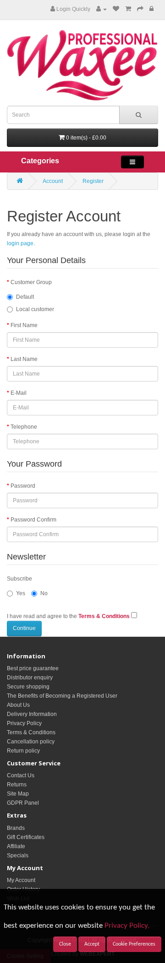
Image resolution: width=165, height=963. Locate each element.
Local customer (35, 309)
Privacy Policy (24, 723)
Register (93, 181)
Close (65, 944)
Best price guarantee (33, 668)
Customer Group (31, 282)
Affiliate (16, 846)
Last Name (24, 359)
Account (53, 181)
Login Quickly (72, 9)
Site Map (18, 794)
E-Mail (19, 393)
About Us (18, 705)
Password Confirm (33, 519)
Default (25, 297)
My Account (21, 880)
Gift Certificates (25, 837)
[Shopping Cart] (128, 9)
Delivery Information (32, 714)
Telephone (24, 427)
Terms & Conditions (31, 732)
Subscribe (19, 579)
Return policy (23, 751)
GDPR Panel (23, 803)
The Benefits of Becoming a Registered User (62, 696)
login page (20, 243)
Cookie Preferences (134, 944)
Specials (17, 855)
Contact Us (20, 775)
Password (23, 486)
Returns (17, 784)
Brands (16, 828)
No (44, 593)
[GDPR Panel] (151, 9)
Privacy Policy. (126, 926)
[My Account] (101, 9)
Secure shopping (28, 686)
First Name (24, 325)
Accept (91, 944)
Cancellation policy (31, 741)
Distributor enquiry (30, 677)
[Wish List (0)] (116, 9)
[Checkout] (140, 9)
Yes (20, 593)
